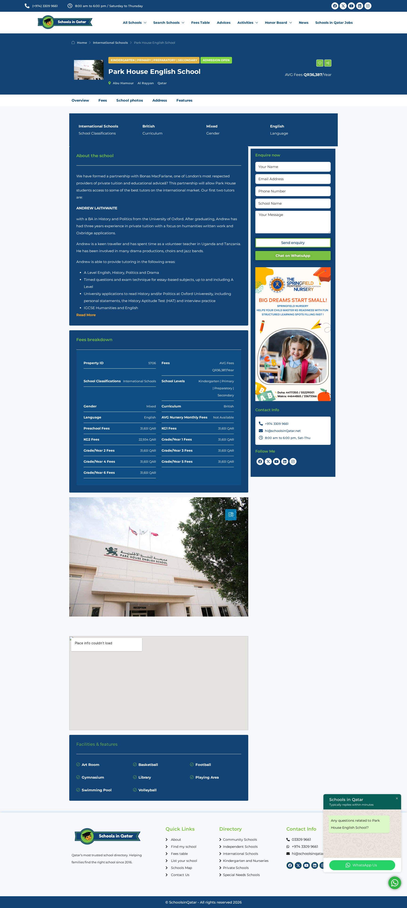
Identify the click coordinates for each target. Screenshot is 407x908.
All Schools (132, 22)
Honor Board (276, 22)
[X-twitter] (343, 5)
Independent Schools (240, 846)
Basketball (148, 764)
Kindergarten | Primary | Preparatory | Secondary (154, 60)
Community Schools (240, 839)
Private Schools (236, 868)
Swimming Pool (97, 790)
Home (82, 42)
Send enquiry (293, 242)
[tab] (230, 514)
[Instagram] (367, 5)
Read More (86, 315)
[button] (319, 63)
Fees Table (200, 22)
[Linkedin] (359, 5)
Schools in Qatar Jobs (334, 22)
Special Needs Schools (241, 875)
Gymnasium (93, 777)
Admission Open (216, 60)
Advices (223, 22)
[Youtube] (351, 5)
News (303, 22)
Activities (245, 22)
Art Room (90, 764)
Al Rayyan (146, 83)
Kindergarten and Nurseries (246, 861)
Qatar (162, 83)
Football (203, 764)
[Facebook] (334, 5)
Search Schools (166, 22)
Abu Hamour (123, 83)
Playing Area (207, 777)
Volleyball (147, 790)
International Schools (110, 42)
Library (144, 777)
